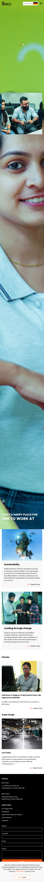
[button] (23, 44)
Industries (5, 811)
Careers (5, 820)
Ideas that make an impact (12, 814)
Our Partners (6, 817)
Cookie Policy (20, 871)
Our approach (7, 808)
